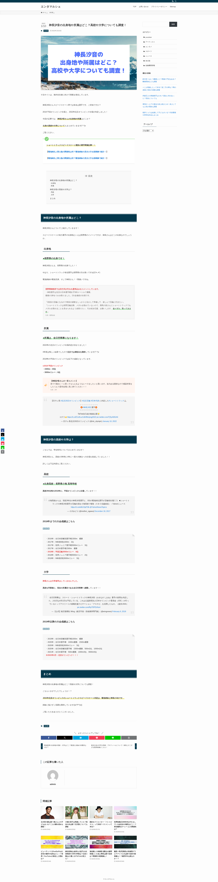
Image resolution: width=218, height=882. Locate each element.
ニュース (148, 56)
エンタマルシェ (51, 6)
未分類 (46, 30)
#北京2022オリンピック (70, 401)
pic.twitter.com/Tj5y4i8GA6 (107, 417)
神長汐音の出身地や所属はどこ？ (63, 180)
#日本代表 (95, 401)
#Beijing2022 (90, 417)
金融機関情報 (150, 65)
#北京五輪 (86, 401)
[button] (48, 738)
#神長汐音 (87, 407)
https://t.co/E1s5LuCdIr (76, 417)
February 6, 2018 (119, 611)
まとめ (52, 198)
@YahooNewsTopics (98, 507)
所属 (52, 186)
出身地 (53, 183)
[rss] (172, 1)
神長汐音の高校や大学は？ (61, 189)
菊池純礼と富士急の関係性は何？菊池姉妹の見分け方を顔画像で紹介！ (77, 152)
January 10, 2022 (110, 421)
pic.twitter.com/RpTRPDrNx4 (88, 607)
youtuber (148, 37)
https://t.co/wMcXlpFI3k (80, 507)
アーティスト (150, 42)
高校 (52, 192)
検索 (173, 24)
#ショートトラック (116, 401)
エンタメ (148, 47)
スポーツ (148, 51)
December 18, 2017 (102, 511)
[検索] (175, 1)
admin (53, 784)
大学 (52, 195)
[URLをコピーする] (129, 738)
